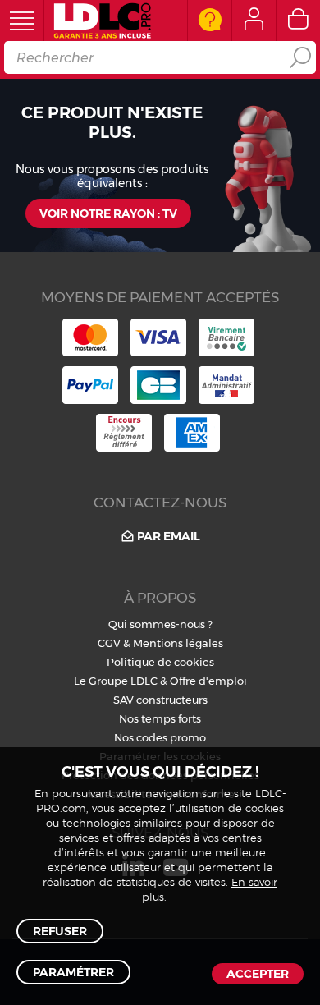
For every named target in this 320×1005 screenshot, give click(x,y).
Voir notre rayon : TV (108, 213)
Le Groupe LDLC (116, 680)
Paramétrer (73, 972)
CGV (109, 642)
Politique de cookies (160, 661)
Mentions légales (178, 642)
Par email (168, 536)
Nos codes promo (160, 737)
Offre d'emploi (208, 680)
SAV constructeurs (160, 699)
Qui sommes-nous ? (160, 624)
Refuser (60, 931)
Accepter (257, 973)
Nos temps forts (160, 718)
